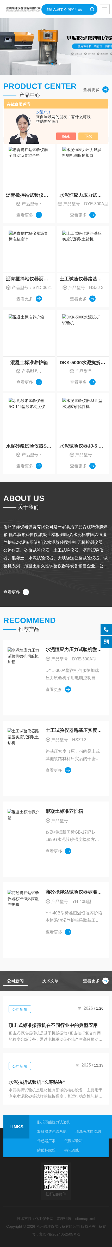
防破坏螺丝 (46, 1150)
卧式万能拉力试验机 (53, 1122)
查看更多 (91, 89)
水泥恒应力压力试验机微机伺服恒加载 (84, 195)
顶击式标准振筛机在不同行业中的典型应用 (53, 1025)
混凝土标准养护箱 (29, 362)
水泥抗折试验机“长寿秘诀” (37, 1082)
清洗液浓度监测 (88, 1131)
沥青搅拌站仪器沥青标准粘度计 (30, 278)
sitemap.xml (85, 1218)
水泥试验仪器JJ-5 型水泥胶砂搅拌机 (84, 446)
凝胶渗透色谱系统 (51, 1131)
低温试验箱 (73, 1141)
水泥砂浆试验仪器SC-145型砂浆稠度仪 (30, 446)
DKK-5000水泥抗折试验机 (84, 362)
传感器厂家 (46, 1141)
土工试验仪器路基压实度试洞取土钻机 (84, 278)
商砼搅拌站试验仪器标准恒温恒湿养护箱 (74, 892)
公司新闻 (20, 1009)
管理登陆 (64, 1218)
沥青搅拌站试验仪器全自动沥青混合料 (30, 195)
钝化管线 (71, 1150)
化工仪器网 (44, 1218)
